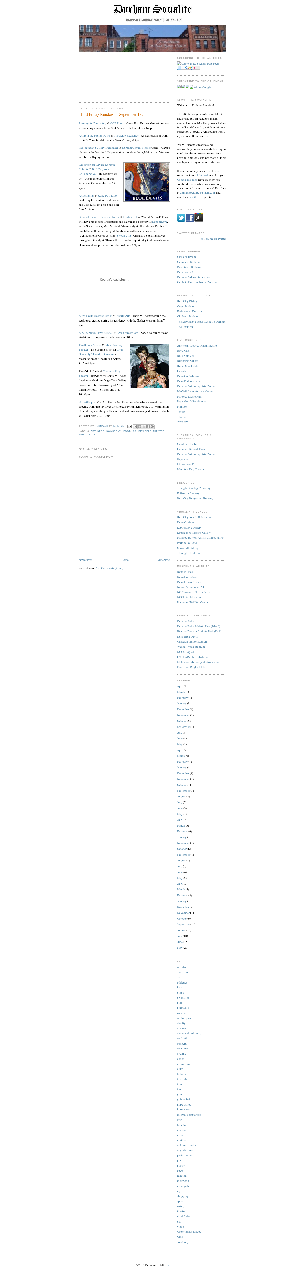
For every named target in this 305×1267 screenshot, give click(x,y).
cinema (181, 1028)
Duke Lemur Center (189, 582)
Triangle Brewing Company (194, 488)
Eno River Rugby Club (191, 667)
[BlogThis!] (139, 426)
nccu (180, 1135)
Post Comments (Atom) (109, 568)
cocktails (182, 1038)
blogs (180, 992)
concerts (182, 1043)
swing (180, 1206)
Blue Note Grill (186, 356)
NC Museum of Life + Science (195, 592)
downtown (114, 431)
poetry (181, 1165)
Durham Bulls (185, 621)
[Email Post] (129, 426)
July (179, 732)
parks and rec (185, 1155)
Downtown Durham (189, 267)
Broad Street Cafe (187, 366)
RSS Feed (213, 63)
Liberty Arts (123, 316)
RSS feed (202, 175)
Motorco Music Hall (189, 396)
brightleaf (183, 998)
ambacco (182, 972)
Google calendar (187, 180)
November (183, 715)
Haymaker (183, 459)
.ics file (193, 197)
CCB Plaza (116, 123)
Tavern (181, 412)
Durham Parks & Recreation (194, 277)
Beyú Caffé (184, 351)
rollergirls (183, 1186)
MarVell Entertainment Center (195, 391)
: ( (168, 1265)
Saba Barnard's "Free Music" (96, 333)
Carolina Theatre (187, 444)
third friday (88, 434)
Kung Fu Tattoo (107, 195)
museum (182, 1130)
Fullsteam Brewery (188, 493)
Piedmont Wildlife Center (192, 602)
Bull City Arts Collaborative (194, 517)
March (181, 692)
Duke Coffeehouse (188, 376)
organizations (185, 1150)
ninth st (181, 1140)
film (179, 1084)
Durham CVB (185, 272)
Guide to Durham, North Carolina (197, 282)
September (183, 727)
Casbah (181, 371)
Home (125, 560)
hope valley (184, 1104)
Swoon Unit (124, 235)
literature (182, 1125)
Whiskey (182, 422)
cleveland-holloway (189, 1033)
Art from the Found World (94, 135)
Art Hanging (86, 195)
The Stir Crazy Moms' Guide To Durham (201, 321)
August (181, 796)
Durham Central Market (136, 148)
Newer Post (85, 560)
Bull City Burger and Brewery (195, 498)
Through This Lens (188, 553)
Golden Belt (130, 217)
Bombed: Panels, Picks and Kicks (99, 217)
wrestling (182, 1242)
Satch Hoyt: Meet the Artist (95, 316)
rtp (178, 1191)
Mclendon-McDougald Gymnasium (198, 662)
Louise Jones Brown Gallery (194, 533)
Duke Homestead (187, 577)
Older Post (164, 560)
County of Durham (188, 262)
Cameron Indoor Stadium (192, 641)
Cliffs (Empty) (87, 402)
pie (179, 1160)
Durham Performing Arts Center (196, 386)
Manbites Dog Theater (190, 469)
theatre (159, 431)
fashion (181, 1074)
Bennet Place (185, 572)
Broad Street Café (127, 333)
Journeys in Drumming (92, 123)
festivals (182, 1079)
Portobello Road (187, 543)
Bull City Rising (187, 301)
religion (182, 1176)
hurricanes (183, 1109)
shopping (182, 1196)
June (180, 738)
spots (180, 1201)
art (93, 431)
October (182, 721)
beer (100, 431)
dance (180, 1059)
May (180, 744)
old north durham (187, 1145)
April (180, 686)
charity (181, 1023)
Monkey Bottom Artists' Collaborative (200, 537)
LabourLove (159, 222)
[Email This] (135, 426)
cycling (181, 1053)
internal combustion (189, 1115)
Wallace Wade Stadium (191, 647)
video (180, 1227)
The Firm (182, 417)
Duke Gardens (185, 522)
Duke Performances (188, 381)
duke (180, 1069)
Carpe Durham (185, 306)
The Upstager (185, 327)
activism (182, 967)
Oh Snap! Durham (187, 316)
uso (179, 1221)
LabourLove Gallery (189, 527)
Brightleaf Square (187, 361)
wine (180, 1237)
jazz (179, 1120)
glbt (179, 1094)
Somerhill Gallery (187, 548)
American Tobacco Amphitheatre (197, 345)
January (181, 703)
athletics (182, 982)
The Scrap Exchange (126, 135)
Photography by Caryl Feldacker (98, 148)
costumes (182, 1048)
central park (184, 1018)
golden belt (142, 431)
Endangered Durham (189, 311)
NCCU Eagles (185, 652)
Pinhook (182, 406)
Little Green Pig (186, 464)
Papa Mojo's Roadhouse (191, 401)
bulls (180, 1003)
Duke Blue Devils (187, 637)
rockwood (183, 1181)
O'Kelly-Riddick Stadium (192, 657)
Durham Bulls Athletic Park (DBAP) (198, 626)
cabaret (181, 1013)
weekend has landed (189, 1231)
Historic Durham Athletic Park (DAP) (199, 631)
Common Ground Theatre (192, 449)
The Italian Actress (90, 345)
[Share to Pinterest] (152, 426)
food (127, 431)
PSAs (180, 1170)
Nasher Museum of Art (190, 587)
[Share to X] (144, 426)
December (183, 709)
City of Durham (186, 257)
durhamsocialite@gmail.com (197, 192)
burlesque (183, 1008)
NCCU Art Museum (189, 597)
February (182, 698)
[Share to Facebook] (148, 426)
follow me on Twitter (213, 239)
